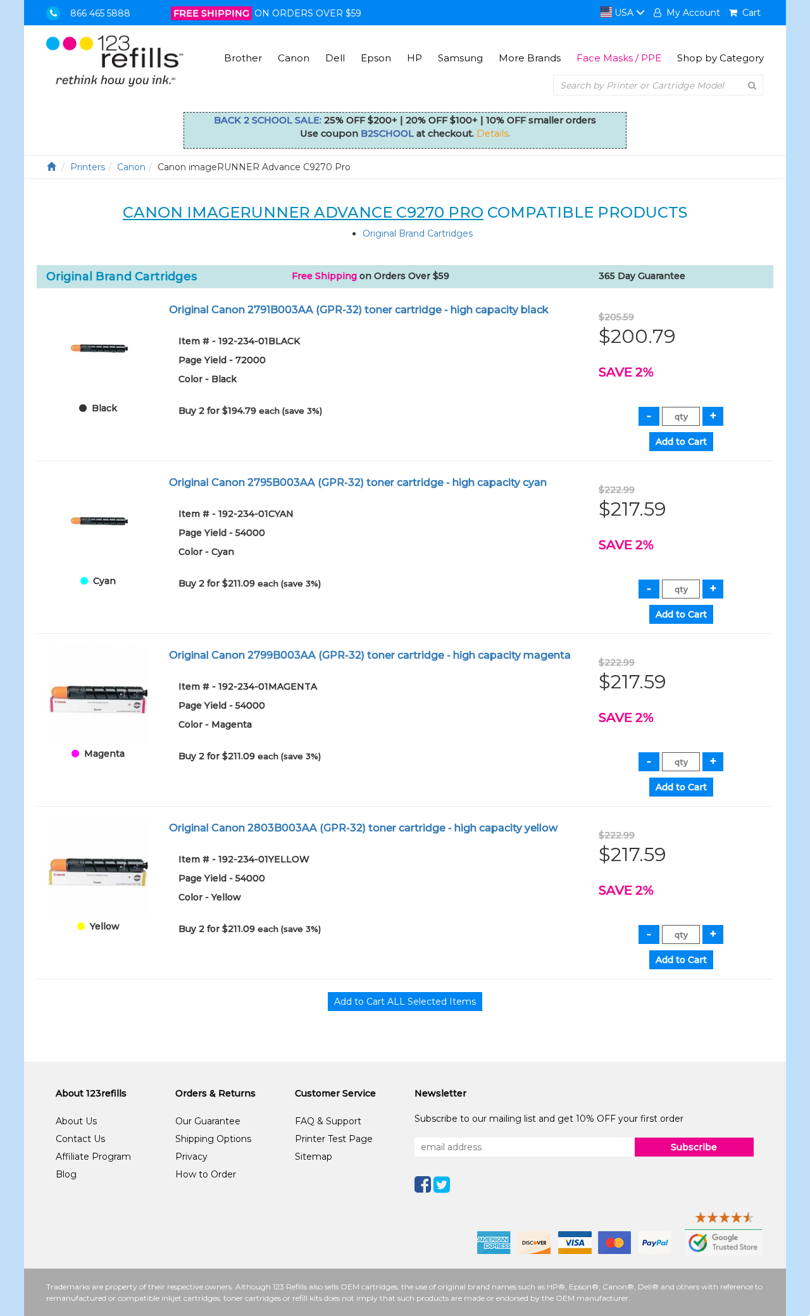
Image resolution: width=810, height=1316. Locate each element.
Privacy (191, 1156)
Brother (243, 58)
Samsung (460, 58)
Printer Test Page (334, 1139)
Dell (335, 58)
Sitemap (313, 1156)
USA (624, 12)
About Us (76, 1121)
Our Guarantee (207, 1121)
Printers (87, 167)
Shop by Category (720, 58)
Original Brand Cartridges (418, 233)
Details (492, 133)
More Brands (530, 58)
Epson (376, 58)
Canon (293, 58)
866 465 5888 (100, 13)
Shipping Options (213, 1139)
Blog (66, 1174)
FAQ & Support (328, 1121)
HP (414, 58)
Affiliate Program (93, 1156)
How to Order (205, 1174)
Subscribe (694, 1147)
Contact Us (80, 1139)
